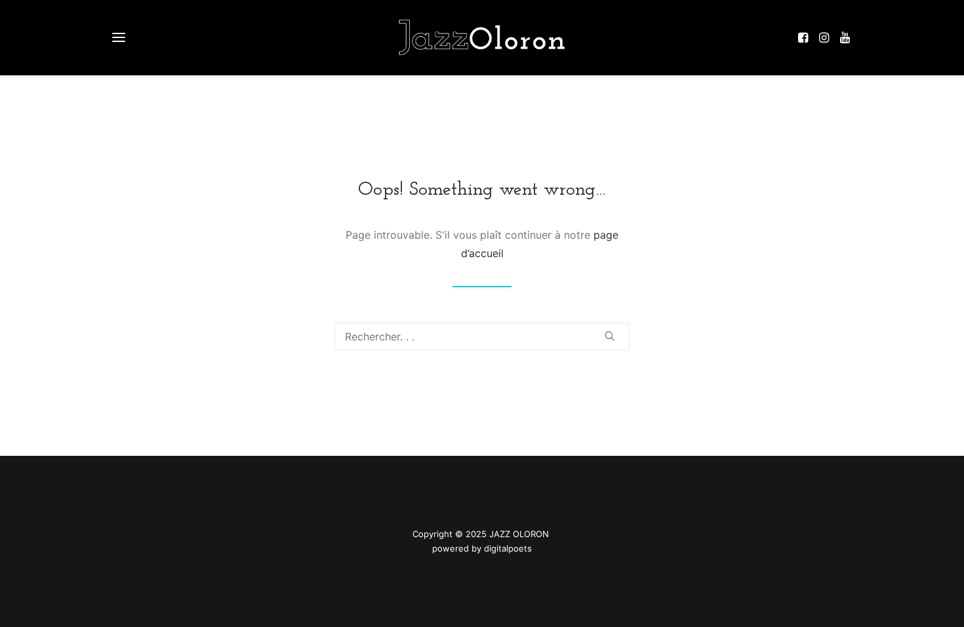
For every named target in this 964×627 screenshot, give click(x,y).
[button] (806, 37)
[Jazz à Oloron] (482, 37)
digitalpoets (508, 548)
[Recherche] (482, 336)
